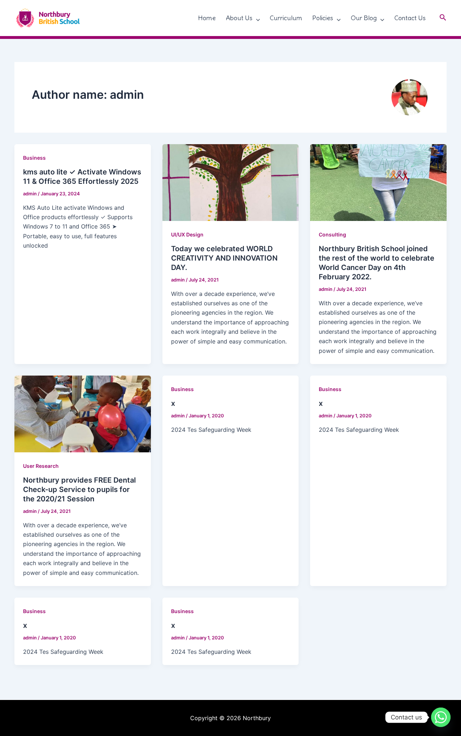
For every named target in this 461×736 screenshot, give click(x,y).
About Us (239, 18)
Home (207, 18)
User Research (41, 466)
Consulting (332, 234)
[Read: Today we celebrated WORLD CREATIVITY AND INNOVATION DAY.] (230, 182)
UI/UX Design (187, 234)
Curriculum (286, 18)
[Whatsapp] (441, 717)
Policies (322, 18)
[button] (256, 18)
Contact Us (410, 18)
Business (34, 158)
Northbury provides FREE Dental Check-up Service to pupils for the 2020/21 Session (79, 489)
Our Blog (364, 18)
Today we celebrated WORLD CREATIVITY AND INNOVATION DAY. (224, 258)
